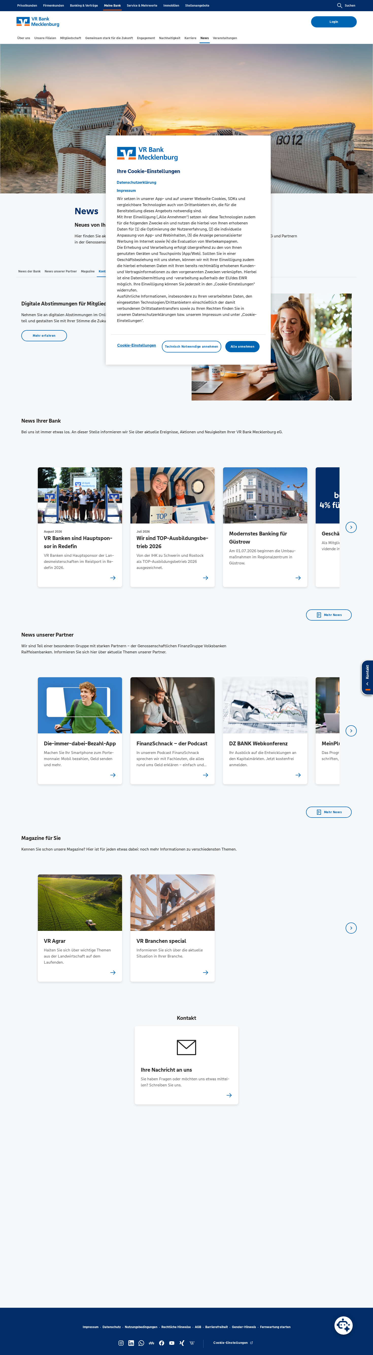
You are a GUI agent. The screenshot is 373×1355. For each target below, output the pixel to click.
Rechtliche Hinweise (176, 1327)
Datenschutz (112, 1327)
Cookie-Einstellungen (136, 345)
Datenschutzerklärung (136, 182)
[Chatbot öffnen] (343, 1325)
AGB (198, 1327)
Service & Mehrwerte (142, 6)
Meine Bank (112, 6)
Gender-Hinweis (244, 1327)
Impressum (90, 1327)
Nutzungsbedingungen (141, 1327)
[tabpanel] (79, 527)
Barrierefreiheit (216, 1327)
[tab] (23, 38)
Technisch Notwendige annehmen (191, 347)
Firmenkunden (53, 6)
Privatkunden (27, 6)
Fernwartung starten (275, 1327)
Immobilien (171, 6)
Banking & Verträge (84, 6)
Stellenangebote (197, 6)
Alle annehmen (242, 347)
